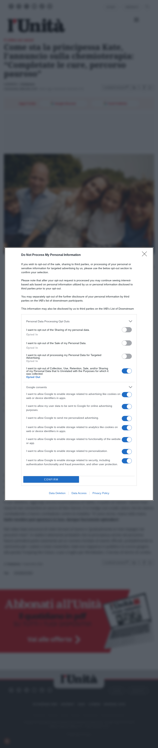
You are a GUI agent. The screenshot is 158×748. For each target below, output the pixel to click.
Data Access (79, 493)
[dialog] (79, 374)
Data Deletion (57, 493)
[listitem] (79, 321)
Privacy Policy (100, 493)
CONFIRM (51, 479)
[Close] (145, 255)
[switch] (127, 329)
